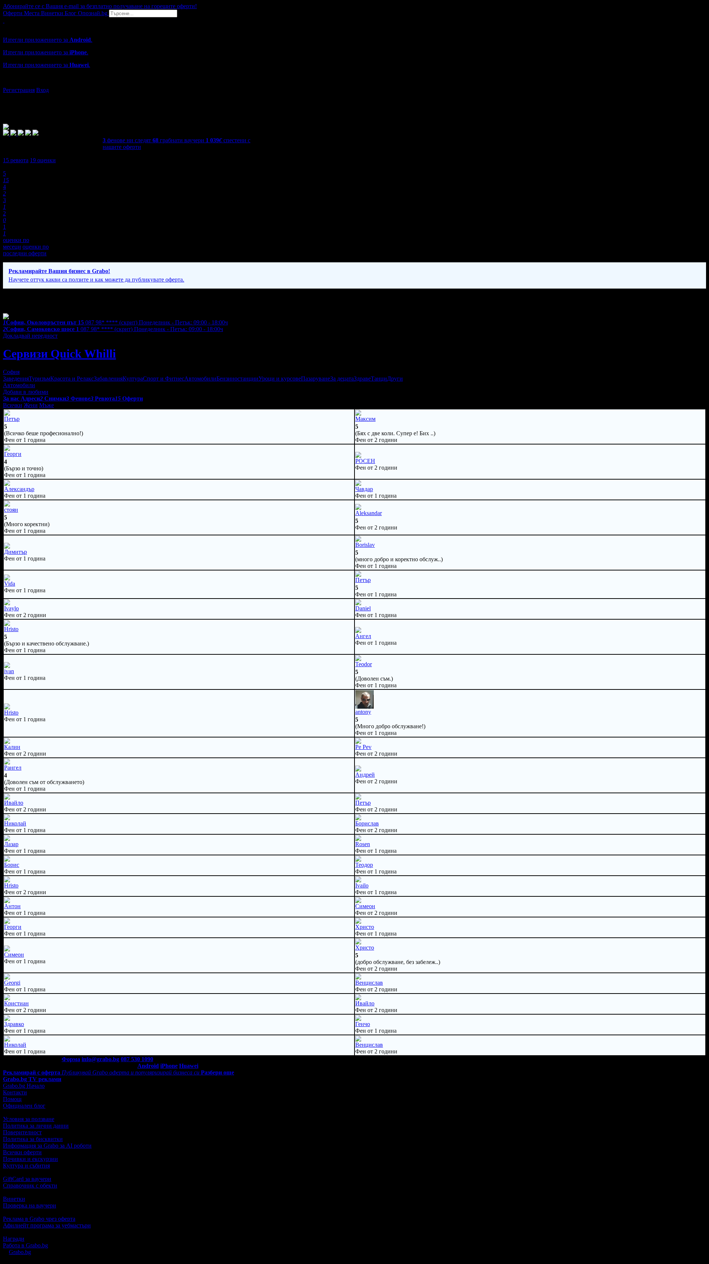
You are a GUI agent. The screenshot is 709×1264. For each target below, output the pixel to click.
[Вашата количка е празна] (3, 20)
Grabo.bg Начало (24, 1086)
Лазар (11, 844)
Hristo (11, 629)
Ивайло (13, 803)
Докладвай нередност (30, 336)
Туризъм (39, 378)
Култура (133, 378)
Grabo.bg (20, 1252)
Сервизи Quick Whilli (59, 353)
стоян (11, 510)
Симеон (365, 906)
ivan (9, 671)
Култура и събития (26, 1165)
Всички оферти (22, 1152)
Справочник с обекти (30, 1185)
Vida (9, 583)
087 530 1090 (137, 1059)
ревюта (15, 160)
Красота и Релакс (72, 378)
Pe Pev (363, 747)
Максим (365, 419)
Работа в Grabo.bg (25, 1245)
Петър (12, 419)
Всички (12, 405)
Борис (11, 865)
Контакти (15, 1092)
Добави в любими (25, 392)
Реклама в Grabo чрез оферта (39, 1219)
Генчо (362, 1024)
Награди (13, 1239)
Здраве (362, 378)
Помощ (12, 1099)
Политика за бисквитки (33, 1139)
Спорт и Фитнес (163, 378)
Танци (379, 378)
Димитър (15, 552)
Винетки (14, 1199)
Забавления (108, 378)
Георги (12, 454)
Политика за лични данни (36, 1125)
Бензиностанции (237, 378)
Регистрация (19, 90)
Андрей (365, 774)
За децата (342, 378)
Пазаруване (315, 378)
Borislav (365, 545)
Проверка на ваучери (29, 1205)
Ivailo (362, 885)
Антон (12, 906)
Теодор (364, 865)
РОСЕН (365, 461)
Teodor (363, 664)
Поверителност (22, 1132)
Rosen (362, 844)
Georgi (12, 982)
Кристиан (16, 1003)
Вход (42, 90)
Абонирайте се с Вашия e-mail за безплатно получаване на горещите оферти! (100, 6)
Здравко (14, 1024)
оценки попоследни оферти (26, 249)
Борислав (367, 823)
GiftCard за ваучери (27, 1179)
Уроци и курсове (279, 378)
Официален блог (24, 1106)
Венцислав (369, 982)
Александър (19, 489)
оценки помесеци (16, 243)
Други (395, 378)
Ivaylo (11, 608)
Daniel (363, 608)
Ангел (363, 636)
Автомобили (200, 378)
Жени (31, 405)
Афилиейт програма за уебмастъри (47, 1225)
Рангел (12, 767)
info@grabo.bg (100, 1059)
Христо (364, 927)
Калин (12, 747)
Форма (71, 1059)
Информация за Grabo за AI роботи (47, 1145)
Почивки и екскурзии (30, 1159)
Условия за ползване (28, 1119)
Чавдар (364, 489)
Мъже (46, 405)
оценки (43, 160)
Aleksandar (368, 513)
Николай (15, 823)
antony (363, 712)
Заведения (16, 378)
